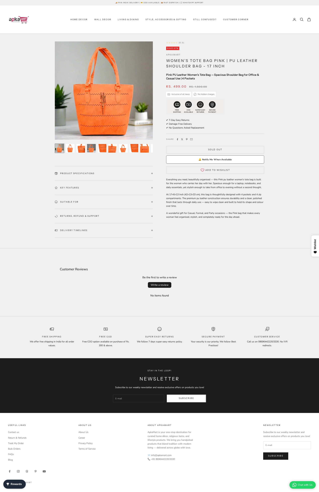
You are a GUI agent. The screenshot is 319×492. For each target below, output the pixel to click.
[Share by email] (191, 139)
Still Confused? (204, 19)
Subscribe (186, 398)
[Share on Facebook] (177, 139)
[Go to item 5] (102, 148)
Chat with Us (305, 485)
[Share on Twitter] (182, 139)
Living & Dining (128, 19)
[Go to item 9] (144, 148)
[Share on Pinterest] (186, 139)
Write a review (159, 285)
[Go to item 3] (80, 148)
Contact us (13, 432)
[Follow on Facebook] (9, 471)
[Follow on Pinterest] (35, 471)
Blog (10, 459)
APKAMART (173, 54)
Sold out (215, 149)
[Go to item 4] (91, 148)
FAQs (11, 454)
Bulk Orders (14, 448)
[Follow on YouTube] (44, 471)
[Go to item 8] (134, 148)
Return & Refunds (17, 437)
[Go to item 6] (112, 148)
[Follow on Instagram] (18, 471)
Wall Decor (102, 19)
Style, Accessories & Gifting (166, 19)
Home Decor (79, 19)
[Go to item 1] (59, 148)
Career (81, 437)
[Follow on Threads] (27, 471)
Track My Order (16, 443)
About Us (83, 432)
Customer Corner (236, 19)
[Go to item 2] (70, 148)
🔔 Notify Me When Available (215, 159)
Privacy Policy (85, 443)
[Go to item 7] (123, 148)
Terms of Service (87, 448)
